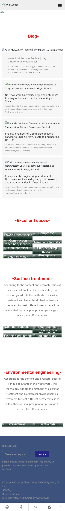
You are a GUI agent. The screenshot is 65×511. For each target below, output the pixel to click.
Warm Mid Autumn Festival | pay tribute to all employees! (27, 60)
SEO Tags (7, 490)
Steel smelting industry (47, 249)
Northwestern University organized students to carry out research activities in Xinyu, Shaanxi (31, 98)
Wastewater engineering (17, 425)
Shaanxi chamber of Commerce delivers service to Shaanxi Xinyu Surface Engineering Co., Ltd (32, 137)
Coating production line (18, 328)
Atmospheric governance (47, 257)
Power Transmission (18, 235)
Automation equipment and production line (47, 335)
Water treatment (18, 257)
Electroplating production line (47, 328)
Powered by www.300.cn (36, 497)
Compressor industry (47, 234)
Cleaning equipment (18, 336)
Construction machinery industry (18, 242)
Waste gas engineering (48, 425)
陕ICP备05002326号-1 (12, 498)
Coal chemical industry (18, 249)
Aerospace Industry (47, 242)
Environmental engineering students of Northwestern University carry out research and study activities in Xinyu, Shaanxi (31, 179)
